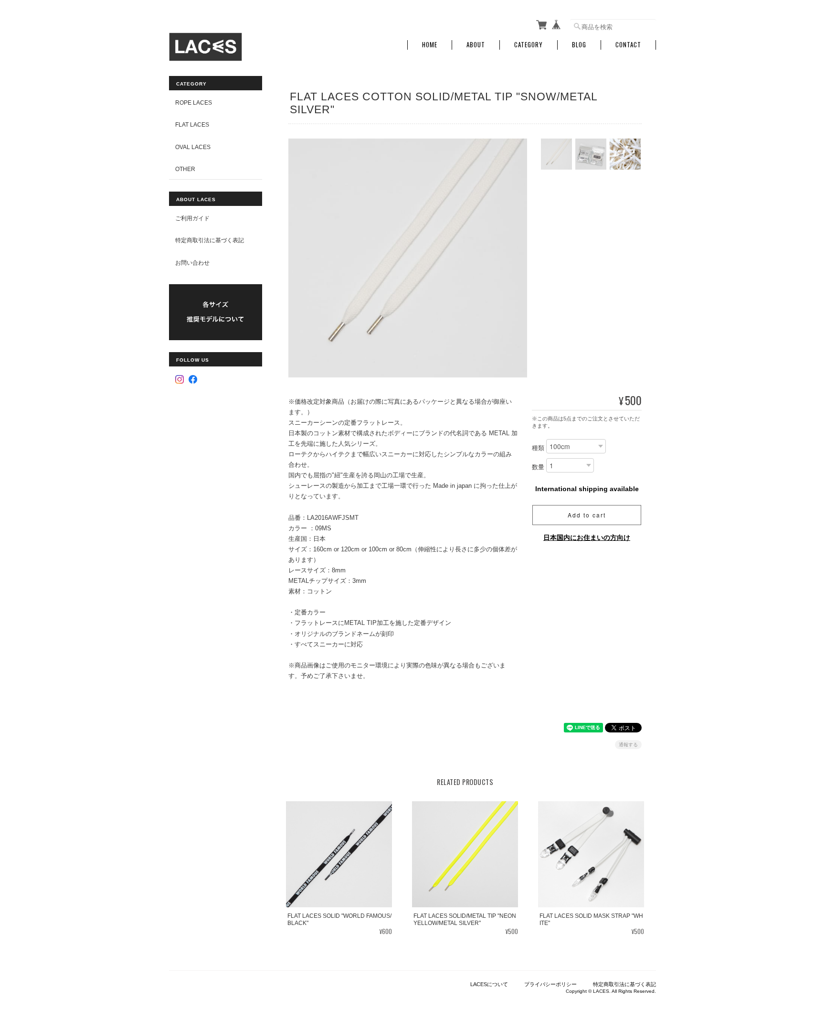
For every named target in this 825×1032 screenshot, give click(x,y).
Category (528, 44)
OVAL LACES (193, 147)
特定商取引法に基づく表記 (209, 240)
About (475, 44)
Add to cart (587, 515)
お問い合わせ (192, 262)
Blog (579, 44)
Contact (628, 44)
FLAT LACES (192, 124)
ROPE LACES (193, 102)
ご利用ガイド (192, 218)
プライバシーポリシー (550, 984)
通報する (628, 744)
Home (429, 44)
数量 (538, 467)
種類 (538, 448)
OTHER (185, 169)
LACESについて (489, 984)
